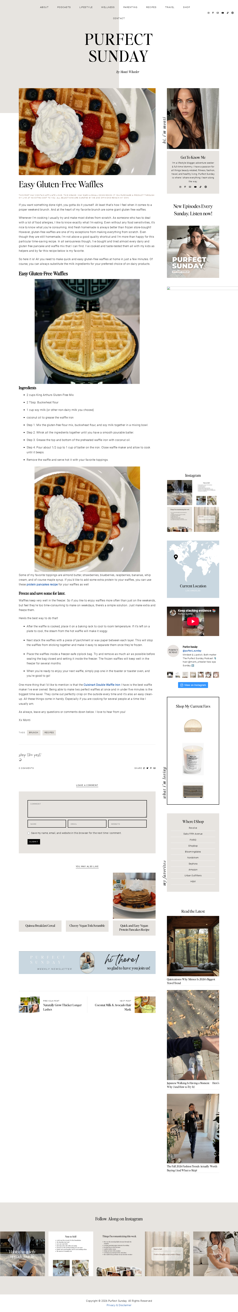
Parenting (130, 7)
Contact (119, 18)
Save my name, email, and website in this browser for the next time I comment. (76, 833)
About (44, 7)
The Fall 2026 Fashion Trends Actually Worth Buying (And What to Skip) (192, 1168)
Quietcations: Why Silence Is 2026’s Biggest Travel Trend (191, 981)
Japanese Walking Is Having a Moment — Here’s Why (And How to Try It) (193, 1085)
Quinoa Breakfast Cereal (40, 925)
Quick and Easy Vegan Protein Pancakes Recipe (134, 927)
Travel (170, 7)
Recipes (151, 7)
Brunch (33, 732)
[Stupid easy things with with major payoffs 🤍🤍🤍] (179, 492)
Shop (186, 7)
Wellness (108, 7)
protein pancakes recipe (42, 584)
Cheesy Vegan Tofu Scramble (87, 925)
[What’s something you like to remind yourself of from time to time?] (206, 492)
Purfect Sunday (119, 47)
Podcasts (64, 7)
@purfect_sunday (192, 650)
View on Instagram (195, 684)
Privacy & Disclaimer (119, 1305)
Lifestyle (86, 7)
